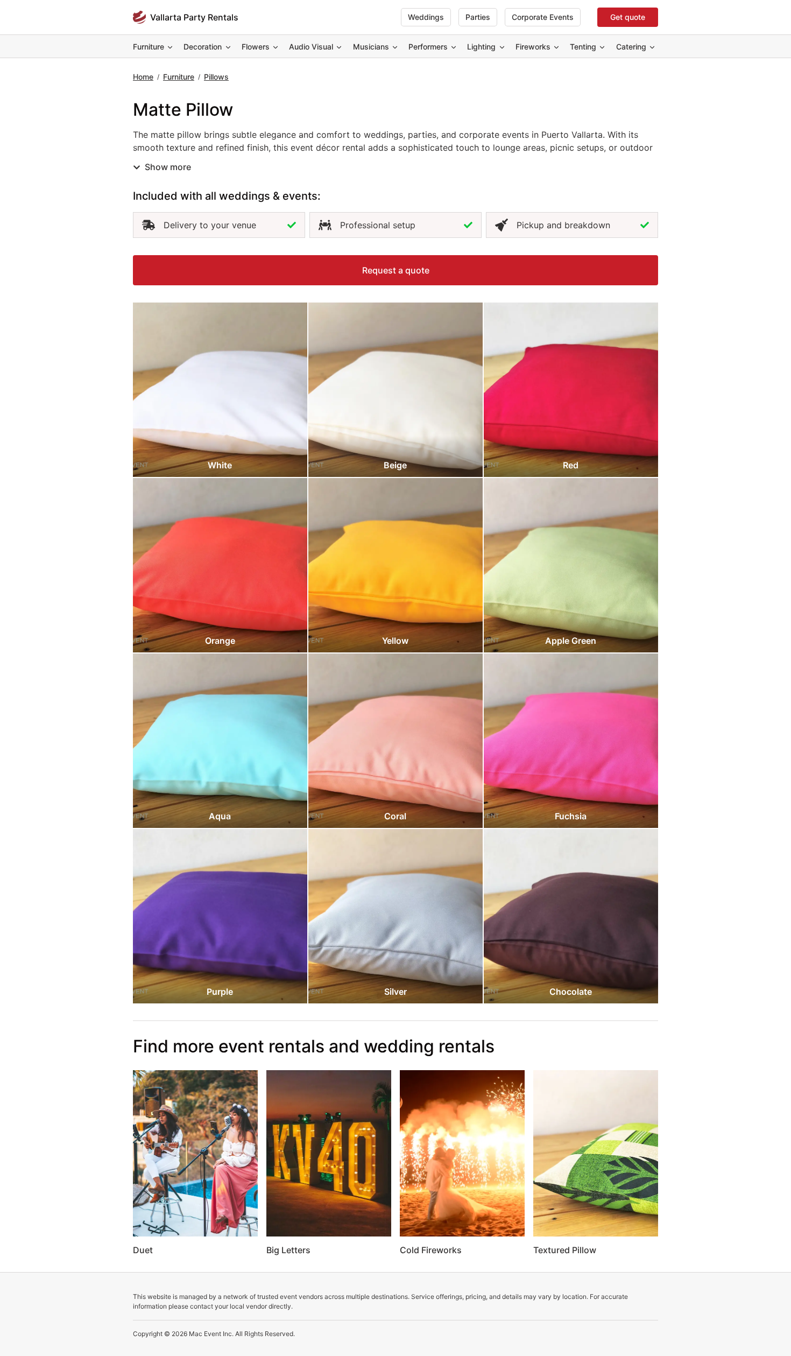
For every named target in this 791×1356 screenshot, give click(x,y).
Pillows (216, 76)
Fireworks (532, 46)
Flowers (256, 46)
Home (143, 76)
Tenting (583, 46)
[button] (395, 270)
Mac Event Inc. (211, 1334)
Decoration (202, 46)
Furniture (148, 46)
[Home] (139, 17)
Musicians (371, 46)
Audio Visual (311, 46)
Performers (428, 46)
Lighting (481, 46)
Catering (631, 46)
